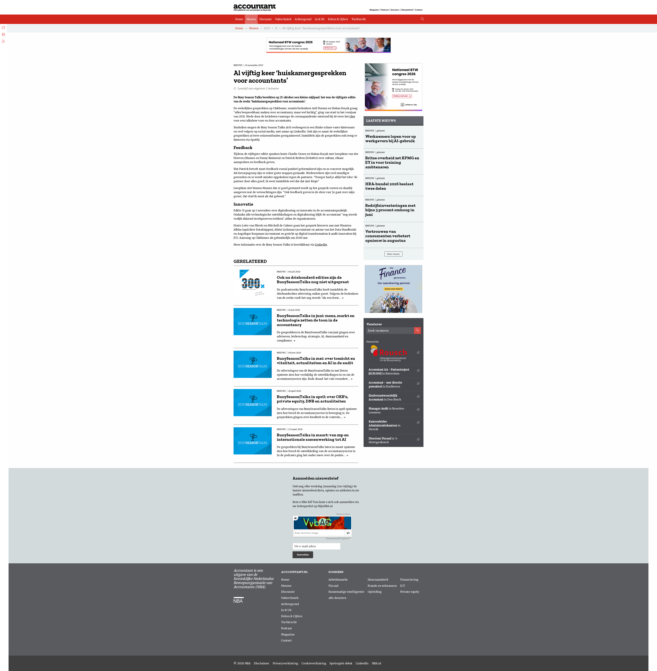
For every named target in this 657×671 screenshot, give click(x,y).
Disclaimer (261, 663)
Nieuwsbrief (407, 10)
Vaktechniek (283, 19)
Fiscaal (333, 585)
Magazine (374, 10)
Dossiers (395, 10)
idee (352, 116)
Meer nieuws (393, 254)
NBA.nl (376, 663)
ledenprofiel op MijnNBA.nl (314, 506)
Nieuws (251, 19)
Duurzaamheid (378, 579)
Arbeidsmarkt (338, 579)
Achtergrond (303, 19)
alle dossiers (337, 598)
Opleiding (375, 591)
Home (239, 19)
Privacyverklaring (285, 663)
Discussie (265, 19)
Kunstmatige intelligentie (346, 591)
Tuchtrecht (358, 19)
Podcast (385, 10)
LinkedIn (321, 244)
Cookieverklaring (313, 663)
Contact (419, 10)
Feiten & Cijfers (338, 19)
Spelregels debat (341, 663)
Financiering (409, 579)
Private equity (409, 591)
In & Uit (320, 19)
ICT (402, 585)
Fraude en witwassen (382, 585)
